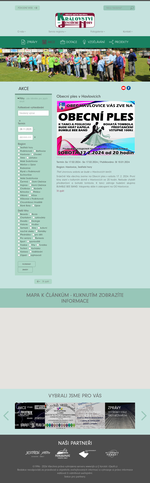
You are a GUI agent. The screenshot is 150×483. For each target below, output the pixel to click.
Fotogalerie (97, 31)
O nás (20, 31)
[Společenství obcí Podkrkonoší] (62, 453)
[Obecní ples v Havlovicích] (96, 154)
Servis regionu (56, 31)
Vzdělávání (96, 42)
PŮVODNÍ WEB (25, 8)
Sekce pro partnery (74, 476)
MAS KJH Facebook (129, 88)
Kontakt (127, 31)
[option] (30, 416)
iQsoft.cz (113, 466)
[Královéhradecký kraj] (87, 452)
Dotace (71, 42)
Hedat (132, 7)
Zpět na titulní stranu (75, 20)
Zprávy (32, 42)
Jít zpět (45, 281)
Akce (51, 42)
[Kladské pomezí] (112, 452)
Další (144, 416)
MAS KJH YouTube (123, 88)
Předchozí (6, 416)
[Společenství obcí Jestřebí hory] (37, 452)
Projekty (121, 42)
